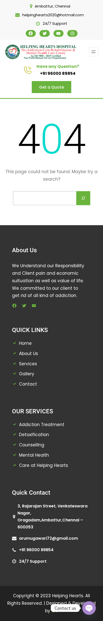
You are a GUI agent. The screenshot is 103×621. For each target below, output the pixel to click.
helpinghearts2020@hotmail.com (53, 15)
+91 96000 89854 (58, 73)
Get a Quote (51, 87)
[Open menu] (93, 51)
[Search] (83, 198)
